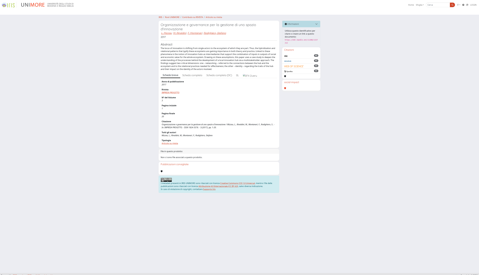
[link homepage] (9, 5)
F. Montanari (195, 32)
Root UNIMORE (172, 17)
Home (411, 4)
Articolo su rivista (214, 17)
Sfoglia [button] (419, 4)
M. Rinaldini (179, 32)
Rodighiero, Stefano (215, 32)
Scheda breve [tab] (170, 75)
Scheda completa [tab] (192, 75)
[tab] (237, 75)
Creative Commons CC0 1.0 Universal (237, 183)
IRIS (160, 17)
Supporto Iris (209, 189)
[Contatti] (467, 4)
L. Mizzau (166, 32)
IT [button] (458, 4)
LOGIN (473, 4)
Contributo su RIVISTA (192, 17)
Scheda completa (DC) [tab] (219, 75)
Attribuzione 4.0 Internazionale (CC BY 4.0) (218, 186)
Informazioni (293, 24)
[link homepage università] (47, 5)
